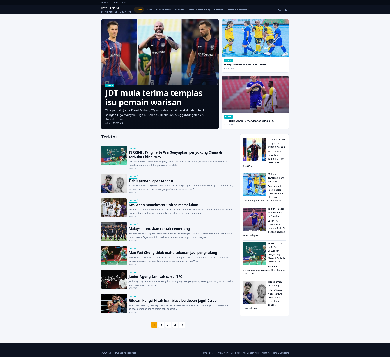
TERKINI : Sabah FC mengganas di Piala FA (248, 121)
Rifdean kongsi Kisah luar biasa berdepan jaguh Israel (173, 300)
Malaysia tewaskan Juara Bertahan (245, 64)
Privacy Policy (163, 9)
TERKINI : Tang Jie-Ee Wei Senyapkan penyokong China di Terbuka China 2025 (175, 154)
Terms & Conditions (238, 9)
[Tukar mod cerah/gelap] (286, 10)
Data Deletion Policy (199, 9)
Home (139, 9)
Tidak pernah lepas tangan (151, 180)
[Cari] (279, 10)
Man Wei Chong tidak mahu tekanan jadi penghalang (173, 252)
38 (175, 324)
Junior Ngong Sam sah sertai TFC (155, 276)
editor (107, 123)
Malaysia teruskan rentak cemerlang (159, 228)
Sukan (149, 9)
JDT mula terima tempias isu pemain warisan (276, 143)
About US (219, 9)
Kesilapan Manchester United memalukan (163, 204)
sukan (110, 85)
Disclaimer (179, 9)
